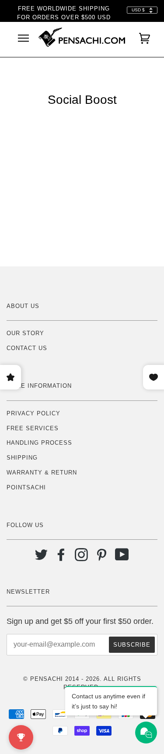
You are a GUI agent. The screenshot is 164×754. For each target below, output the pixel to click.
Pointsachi (26, 487)
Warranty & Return (42, 472)
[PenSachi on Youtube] (122, 558)
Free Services (33, 428)
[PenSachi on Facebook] (61, 558)
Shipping (22, 457)
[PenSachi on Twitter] (41, 558)
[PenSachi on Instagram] (81, 558)
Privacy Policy (33, 413)
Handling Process (39, 442)
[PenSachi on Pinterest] (101, 558)
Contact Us (27, 348)
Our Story (25, 333)
